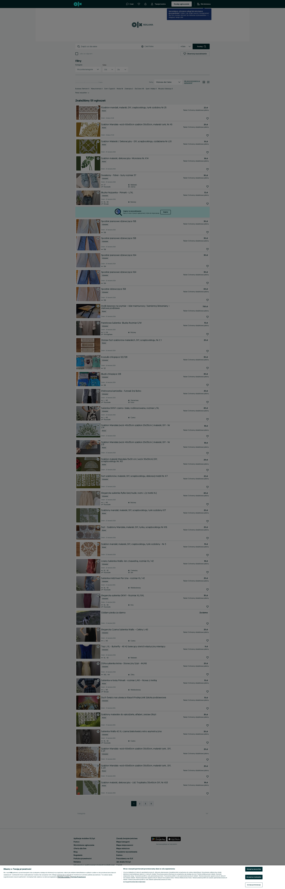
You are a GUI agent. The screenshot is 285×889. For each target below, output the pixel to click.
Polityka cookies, (64, 877)
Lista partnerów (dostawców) (134, 882)
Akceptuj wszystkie (254, 869)
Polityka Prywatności (78, 877)
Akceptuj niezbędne (253, 877)
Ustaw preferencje (254, 885)
